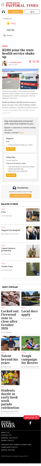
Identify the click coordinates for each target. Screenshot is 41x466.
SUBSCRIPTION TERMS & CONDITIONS (16, 445)
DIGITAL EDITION (8, 450)
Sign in (32, 12)
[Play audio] (3, 11)
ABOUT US (5, 432)
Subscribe (15, 12)
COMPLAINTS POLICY (9, 447)
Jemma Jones (16, 62)
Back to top (29, 417)
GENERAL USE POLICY (9, 438)
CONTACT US (6, 435)
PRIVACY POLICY (7, 440)
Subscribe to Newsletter (20, 196)
